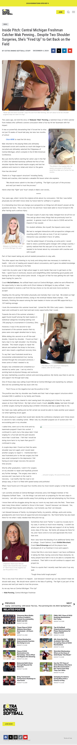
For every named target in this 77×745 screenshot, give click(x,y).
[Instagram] (15, 737)
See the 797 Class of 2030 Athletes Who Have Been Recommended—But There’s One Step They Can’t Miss (63, 666)
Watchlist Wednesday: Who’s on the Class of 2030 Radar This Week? (62, 653)
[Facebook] (6, 737)
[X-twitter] (10, 737)
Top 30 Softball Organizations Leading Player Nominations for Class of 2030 (62, 630)
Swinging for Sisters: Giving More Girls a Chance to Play (61, 678)
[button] (53, 50)
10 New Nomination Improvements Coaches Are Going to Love (25, 641)
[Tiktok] (20, 737)
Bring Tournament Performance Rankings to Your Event (26, 678)
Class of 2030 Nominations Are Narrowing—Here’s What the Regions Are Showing (26, 654)
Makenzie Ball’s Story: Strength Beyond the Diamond (25, 665)
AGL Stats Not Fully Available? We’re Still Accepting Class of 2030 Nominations (63, 642)
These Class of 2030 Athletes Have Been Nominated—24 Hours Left (25, 630)
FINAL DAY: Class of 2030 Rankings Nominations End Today (63, 617)
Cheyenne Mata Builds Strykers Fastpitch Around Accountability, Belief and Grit (25, 618)
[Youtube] (25, 737)
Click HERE (10, 139)
